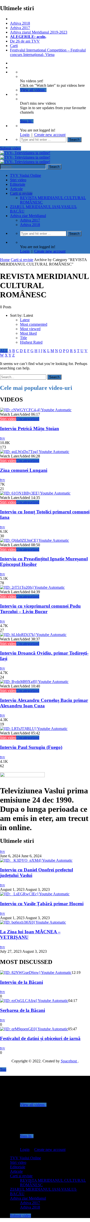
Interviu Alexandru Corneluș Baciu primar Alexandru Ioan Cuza (44, 703)
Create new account (50, 135)
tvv (2, 438)
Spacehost (69, 1061)
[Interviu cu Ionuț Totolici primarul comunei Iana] (35, 493)
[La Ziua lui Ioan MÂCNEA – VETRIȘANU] (33, 922)
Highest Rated (31, 342)
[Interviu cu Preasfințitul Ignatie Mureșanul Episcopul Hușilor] (34, 540)
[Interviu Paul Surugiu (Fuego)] (34, 728)
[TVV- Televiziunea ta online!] (25, 157)
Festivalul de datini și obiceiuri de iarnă (40, 1038)
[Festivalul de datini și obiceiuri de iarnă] (34, 1029)
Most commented (33, 324)
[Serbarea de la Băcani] (34, 1000)
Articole (16, 189)
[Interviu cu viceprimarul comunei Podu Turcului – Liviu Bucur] (32, 587)
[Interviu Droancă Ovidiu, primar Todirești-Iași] (33, 635)
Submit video (10, 148)
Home (5, 260)
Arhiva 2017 (20, 28)
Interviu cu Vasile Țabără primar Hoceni (42, 903)
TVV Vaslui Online (25, 175)
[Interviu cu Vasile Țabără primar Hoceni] (35, 894)
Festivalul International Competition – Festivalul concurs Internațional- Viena (48, 52)
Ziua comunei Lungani (23, 470)
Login (25, 135)
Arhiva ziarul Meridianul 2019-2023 (38, 32)
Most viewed (30, 329)
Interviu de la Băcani (21, 982)
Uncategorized (27, 419)
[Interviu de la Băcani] (36, 972)
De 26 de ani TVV (25, 41)
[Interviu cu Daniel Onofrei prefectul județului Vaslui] (36, 860)
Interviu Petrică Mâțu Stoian (29, 428)
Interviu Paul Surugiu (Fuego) (31, 747)
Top (3, 1069)
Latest (25, 320)
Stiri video (18, 180)
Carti (14, 46)
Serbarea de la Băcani (22, 1010)
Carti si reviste (21, 193)
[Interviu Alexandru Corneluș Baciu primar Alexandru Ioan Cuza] (34, 681)
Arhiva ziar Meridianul (28, 216)
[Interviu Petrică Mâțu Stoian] (36, 410)
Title (23, 338)
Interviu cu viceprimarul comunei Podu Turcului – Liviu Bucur (40, 608)
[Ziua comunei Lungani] (34, 452)
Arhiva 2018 (20, 23)
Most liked (28, 333)
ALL (4, 351)
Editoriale (17, 184)
